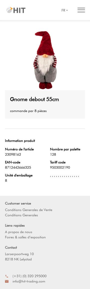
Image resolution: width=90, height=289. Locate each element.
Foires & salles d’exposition (25, 237)
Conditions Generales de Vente (28, 210)
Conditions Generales (21, 215)
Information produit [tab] (20, 141)
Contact (11, 247)
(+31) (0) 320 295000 (29, 276)
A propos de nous (18, 232)
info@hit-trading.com (28, 281)
